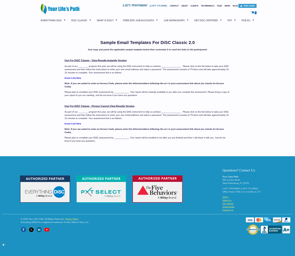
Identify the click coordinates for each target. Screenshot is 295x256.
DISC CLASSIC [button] (79, 20)
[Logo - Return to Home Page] (59, 10)
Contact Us (227, 210)
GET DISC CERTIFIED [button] (206, 20)
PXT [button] (230, 20)
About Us (226, 200)
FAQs (219, 6)
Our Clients (227, 203)
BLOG (235, 6)
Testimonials (207, 6)
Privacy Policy (71, 219)
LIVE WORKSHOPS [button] (174, 20)
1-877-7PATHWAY (145, 5)
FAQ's (225, 197)
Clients (194, 6)
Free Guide (249, 6)
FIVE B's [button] (246, 20)
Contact (174, 6)
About (184, 6)
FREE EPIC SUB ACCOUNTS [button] (138, 20)
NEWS (227, 6)
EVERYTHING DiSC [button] (51, 20)
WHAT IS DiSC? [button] (105, 20)
